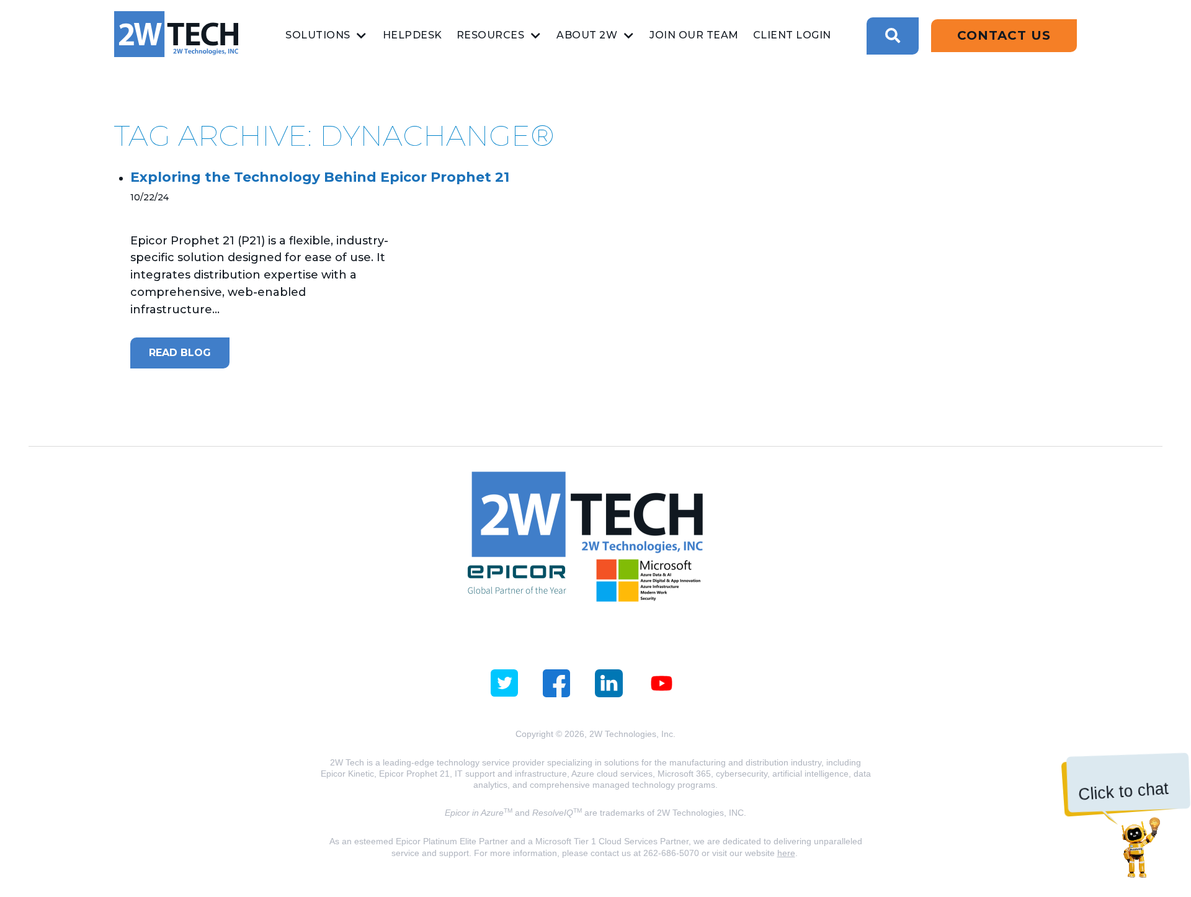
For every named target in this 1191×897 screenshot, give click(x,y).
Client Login (792, 35)
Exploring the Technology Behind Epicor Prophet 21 (319, 177)
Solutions (317, 35)
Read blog (180, 353)
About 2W (586, 35)
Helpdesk (412, 35)
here (786, 853)
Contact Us (1004, 35)
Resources (491, 35)
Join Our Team (694, 35)
